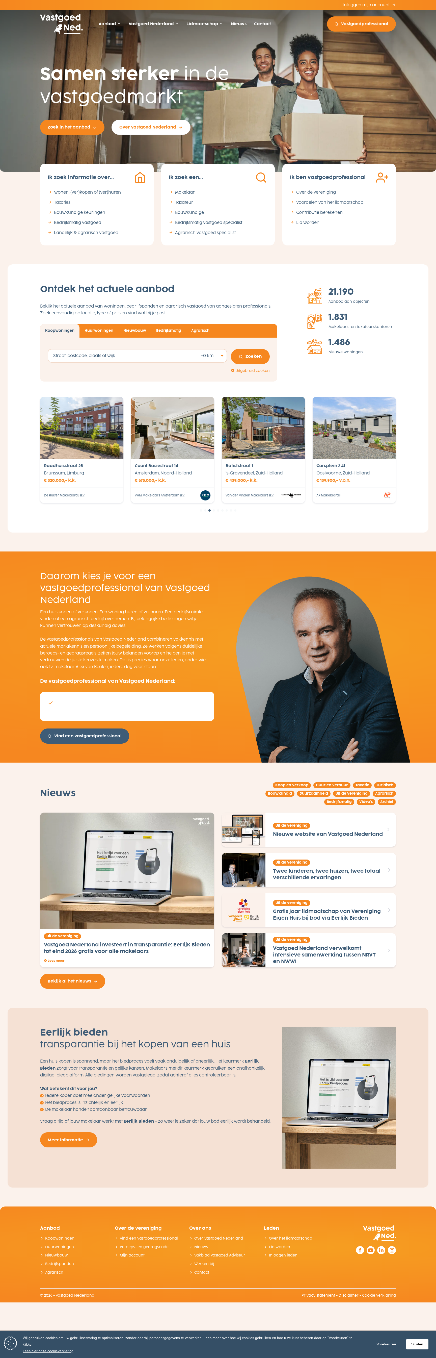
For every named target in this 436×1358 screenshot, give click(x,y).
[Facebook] (360, 1250)
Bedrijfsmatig (339, 802)
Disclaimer (349, 1295)
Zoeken (254, 356)
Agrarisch (384, 793)
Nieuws (239, 23)
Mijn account (132, 1255)
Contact (262, 23)
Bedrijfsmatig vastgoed (77, 222)
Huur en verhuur (332, 785)
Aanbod (108, 23)
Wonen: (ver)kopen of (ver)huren (87, 192)
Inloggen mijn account (367, 5)
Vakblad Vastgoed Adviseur (219, 1255)
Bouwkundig (280, 793)
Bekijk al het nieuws (69, 981)
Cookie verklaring (379, 1295)
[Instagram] (392, 1250)
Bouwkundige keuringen (79, 212)
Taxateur (184, 202)
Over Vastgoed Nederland (147, 127)
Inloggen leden (283, 1255)
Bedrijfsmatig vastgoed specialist (208, 222)
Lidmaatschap (202, 23)
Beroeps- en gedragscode (144, 1247)
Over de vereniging (316, 192)
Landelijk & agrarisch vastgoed (86, 232)
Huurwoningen (59, 1247)
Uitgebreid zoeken (252, 371)
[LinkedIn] (381, 1250)
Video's (366, 802)
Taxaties (62, 202)
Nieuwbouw (56, 1255)
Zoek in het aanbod (69, 127)
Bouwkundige (189, 212)
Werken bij (204, 1264)
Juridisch (385, 785)
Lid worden (307, 222)
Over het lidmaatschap (290, 1238)
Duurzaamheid (313, 793)
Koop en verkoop (291, 785)
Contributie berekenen (319, 212)
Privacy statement (318, 1295)
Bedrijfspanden (59, 1264)
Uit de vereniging (352, 793)
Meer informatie (65, 1140)
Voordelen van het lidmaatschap (329, 202)
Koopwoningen (59, 1238)
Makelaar (185, 192)
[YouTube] (371, 1250)
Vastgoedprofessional (364, 23)
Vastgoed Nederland (152, 23)
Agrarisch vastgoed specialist (205, 232)
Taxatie (362, 785)
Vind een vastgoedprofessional (88, 736)
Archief (386, 802)
